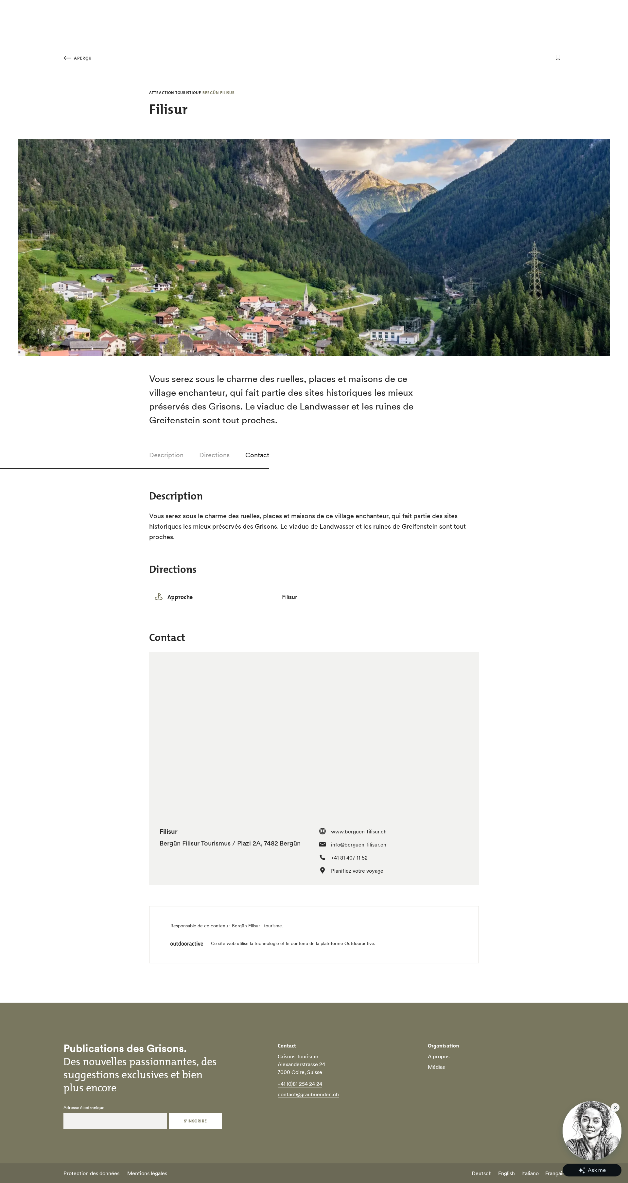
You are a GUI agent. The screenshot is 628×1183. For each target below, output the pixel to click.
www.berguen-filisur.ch (359, 831)
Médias (436, 1067)
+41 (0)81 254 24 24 (300, 1084)
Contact (257, 455)
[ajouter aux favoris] (558, 57)
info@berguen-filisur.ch (358, 844)
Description (166, 455)
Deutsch (482, 1173)
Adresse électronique (83, 1107)
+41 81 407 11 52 (349, 857)
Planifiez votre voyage (357, 870)
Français (555, 1173)
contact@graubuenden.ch (308, 1094)
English (506, 1173)
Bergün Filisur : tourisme (257, 926)
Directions (214, 455)
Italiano (530, 1173)
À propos (438, 1056)
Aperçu (82, 58)
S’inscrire (195, 1121)
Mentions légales (147, 1173)
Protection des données (91, 1173)
